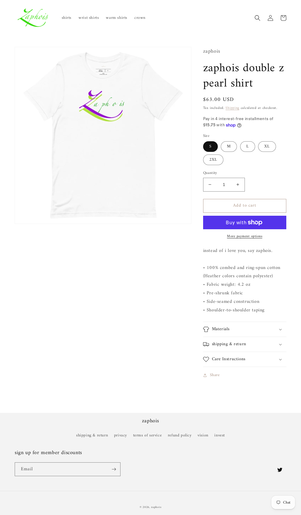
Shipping (232, 108)
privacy (120, 435)
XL (267, 146)
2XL (213, 159)
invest (219, 435)
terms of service (147, 435)
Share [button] (215, 375)
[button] (257, 17)
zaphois (156, 507)
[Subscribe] (113, 469)
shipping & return (92, 435)
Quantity (210, 173)
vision (203, 435)
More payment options (244, 236)
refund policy (180, 435)
